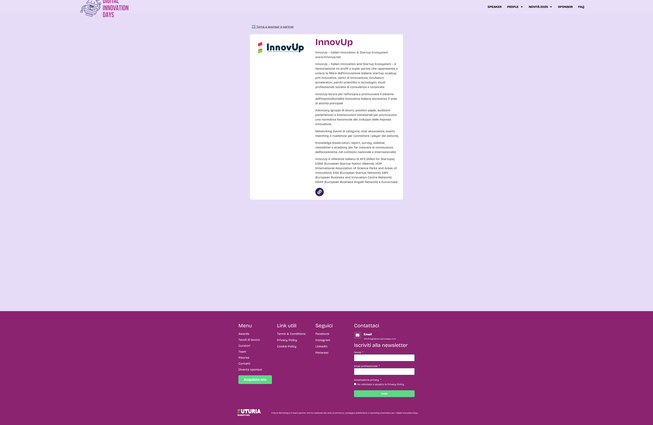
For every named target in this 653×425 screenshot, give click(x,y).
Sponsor (565, 7)
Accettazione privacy (367, 380)
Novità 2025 (538, 7)
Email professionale (366, 366)
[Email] (357, 335)
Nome (358, 352)
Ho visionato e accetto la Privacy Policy (380, 384)
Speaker (495, 7)
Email (368, 334)
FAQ (581, 7)
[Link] (319, 192)
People (512, 7)
